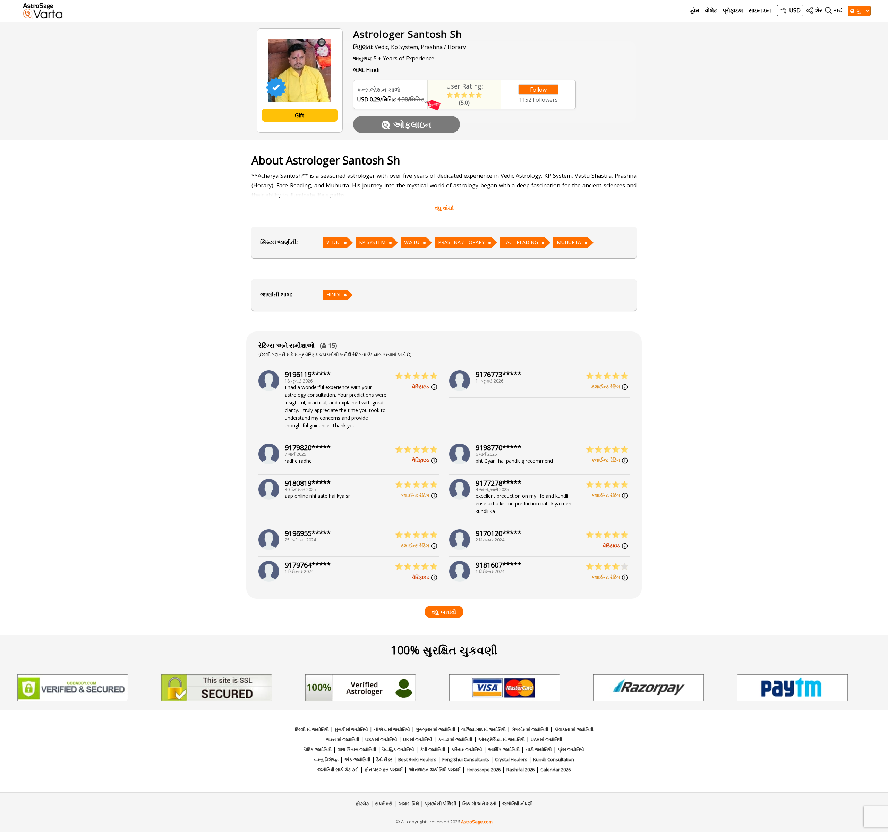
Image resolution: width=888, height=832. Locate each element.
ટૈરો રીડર (384, 759)
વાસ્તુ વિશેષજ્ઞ (326, 759)
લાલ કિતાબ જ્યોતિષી (357, 749)
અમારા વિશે (408, 803)
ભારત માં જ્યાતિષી (342, 739)
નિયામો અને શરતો (479, 803)
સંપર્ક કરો (383, 803)
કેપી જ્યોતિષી (432, 749)
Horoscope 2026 (484, 769)
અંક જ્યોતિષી (357, 759)
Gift (299, 115)
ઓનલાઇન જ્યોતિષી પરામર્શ (435, 769)
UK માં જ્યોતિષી (417, 739)
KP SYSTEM (372, 242)
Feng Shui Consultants (465, 759)
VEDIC (333, 242)
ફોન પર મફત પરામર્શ (384, 769)
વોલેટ (711, 10)
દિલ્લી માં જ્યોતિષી (312, 729)
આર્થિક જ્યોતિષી (504, 749)
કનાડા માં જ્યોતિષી (455, 739)
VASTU (411, 242)
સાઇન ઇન (760, 10)
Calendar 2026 (555, 769)
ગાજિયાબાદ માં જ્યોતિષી (483, 729)
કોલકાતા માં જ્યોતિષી (574, 729)
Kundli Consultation (553, 759)
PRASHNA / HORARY (461, 242)
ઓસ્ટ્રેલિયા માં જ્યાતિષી (501, 739)
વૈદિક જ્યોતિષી (318, 749)
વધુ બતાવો (444, 612)
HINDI (333, 294)
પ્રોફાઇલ (733, 10)
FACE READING (520, 242)
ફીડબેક (362, 803)
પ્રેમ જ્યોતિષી (571, 749)
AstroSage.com (477, 821)
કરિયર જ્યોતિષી (466, 749)
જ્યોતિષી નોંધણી (517, 803)
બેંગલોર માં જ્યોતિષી (530, 729)
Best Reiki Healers (417, 759)
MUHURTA (569, 242)
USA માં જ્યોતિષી (381, 739)
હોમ (694, 10)
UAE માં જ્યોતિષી (546, 739)
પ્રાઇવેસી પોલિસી (440, 803)
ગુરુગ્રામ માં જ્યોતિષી (435, 729)
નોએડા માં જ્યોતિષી (392, 729)
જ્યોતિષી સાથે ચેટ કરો (338, 769)
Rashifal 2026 (520, 769)
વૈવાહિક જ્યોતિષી (398, 749)
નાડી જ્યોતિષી (539, 749)
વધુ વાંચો (444, 208)
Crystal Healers (511, 759)
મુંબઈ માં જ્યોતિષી (351, 729)
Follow (538, 89)
